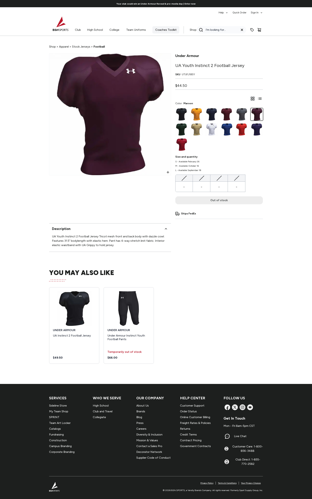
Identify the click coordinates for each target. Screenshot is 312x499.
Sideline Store (58, 405)
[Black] (181, 114)
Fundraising (56, 434)
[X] (235, 407)
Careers (141, 428)
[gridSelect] (253, 99)
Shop (193, 29)
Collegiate (99, 417)
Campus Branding (60, 446)
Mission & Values (147, 440)
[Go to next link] (276, 3)
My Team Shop (58, 411)
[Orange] (242, 129)
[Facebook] (227, 407)
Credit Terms (188, 434)
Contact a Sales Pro (149, 446)
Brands (140, 411)
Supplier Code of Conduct (153, 457)
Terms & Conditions (227, 483)
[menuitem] (223, 10)
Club (78, 29)
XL (236, 178)
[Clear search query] (242, 29)
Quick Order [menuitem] (239, 12)
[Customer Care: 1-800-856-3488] (226, 449)
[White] (211, 129)
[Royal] (226, 129)
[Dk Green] (181, 129)
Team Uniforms (136, 29)
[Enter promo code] (252, 29)
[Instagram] (242, 407)
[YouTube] (250, 407)
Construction (58, 440)
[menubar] (241, 10)
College (114, 29)
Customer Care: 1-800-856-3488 (247, 449)
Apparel (64, 46)
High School (95, 29)
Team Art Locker (60, 423)
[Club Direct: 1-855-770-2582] (227, 462)
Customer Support (192, 405)
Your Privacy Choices (251, 483)
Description (61, 229)
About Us (142, 405)
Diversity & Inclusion (149, 434)
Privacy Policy (206, 483)
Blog (139, 417)
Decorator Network (149, 452)
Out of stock (219, 200)
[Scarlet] (181, 144)
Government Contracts (195, 446)
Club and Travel (102, 411)
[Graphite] (242, 114)
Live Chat (240, 436)
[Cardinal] (226, 114)
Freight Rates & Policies (195, 423)
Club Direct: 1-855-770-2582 (247, 462)
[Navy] (211, 114)
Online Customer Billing (195, 417)
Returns (185, 428)
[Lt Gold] (196, 114)
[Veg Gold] (196, 129)
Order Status (188, 411)
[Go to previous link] (36, 3)
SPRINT (54, 417)
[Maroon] (257, 114)
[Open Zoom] (168, 172)
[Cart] (259, 29)
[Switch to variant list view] (260, 99)
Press (140, 423)
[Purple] (257, 129)
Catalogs (55, 428)
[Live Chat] (227, 436)
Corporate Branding (62, 452)
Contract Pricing (191, 440)
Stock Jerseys (81, 46)
